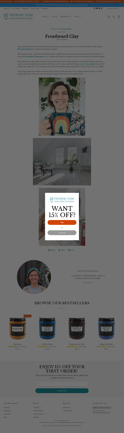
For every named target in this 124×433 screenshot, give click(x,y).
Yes (62, 222)
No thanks (62, 233)
